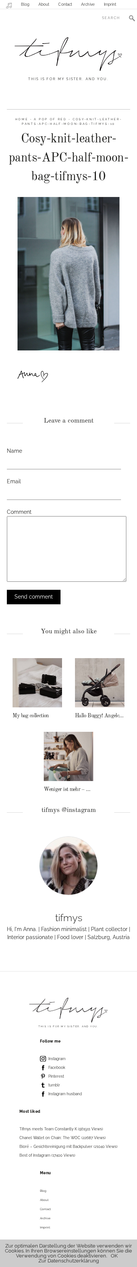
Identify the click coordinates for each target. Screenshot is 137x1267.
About (43, 4)
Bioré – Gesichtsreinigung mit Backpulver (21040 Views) (68, 1146)
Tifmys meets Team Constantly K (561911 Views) (61, 1129)
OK (114, 1256)
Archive (88, 4)
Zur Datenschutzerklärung (68, 1261)
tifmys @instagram (68, 810)
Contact (65, 4)
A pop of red (50, 119)
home (22, 119)
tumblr (54, 1085)
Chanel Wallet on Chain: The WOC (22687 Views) (62, 1138)
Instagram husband (65, 1094)
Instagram (56, 1059)
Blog (25, 4)
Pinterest (56, 1076)
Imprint (110, 4)
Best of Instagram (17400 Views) (47, 1155)
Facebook (56, 1067)
